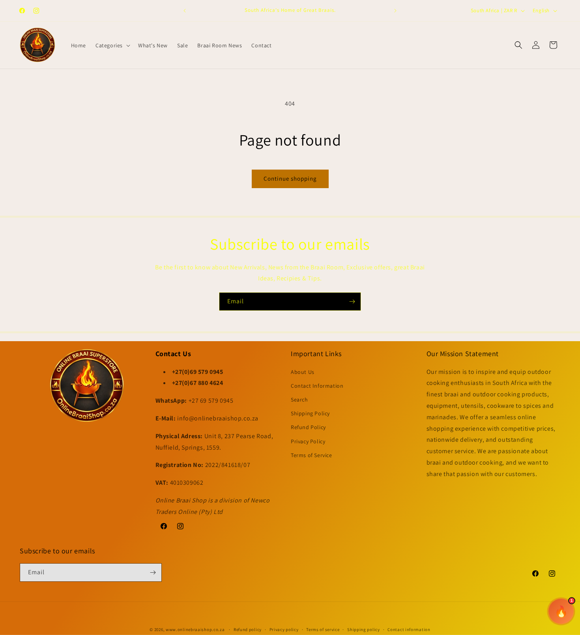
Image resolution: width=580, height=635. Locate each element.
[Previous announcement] (184, 10)
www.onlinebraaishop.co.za (195, 629)
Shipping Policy (310, 413)
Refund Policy (308, 427)
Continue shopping (290, 178)
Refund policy (248, 629)
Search (299, 399)
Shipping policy (363, 629)
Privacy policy (284, 629)
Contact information (408, 629)
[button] (112, 45)
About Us (302, 371)
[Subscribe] (352, 301)
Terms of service (322, 629)
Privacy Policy (308, 441)
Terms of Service (311, 455)
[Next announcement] (395, 10)
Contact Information (317, 385)
